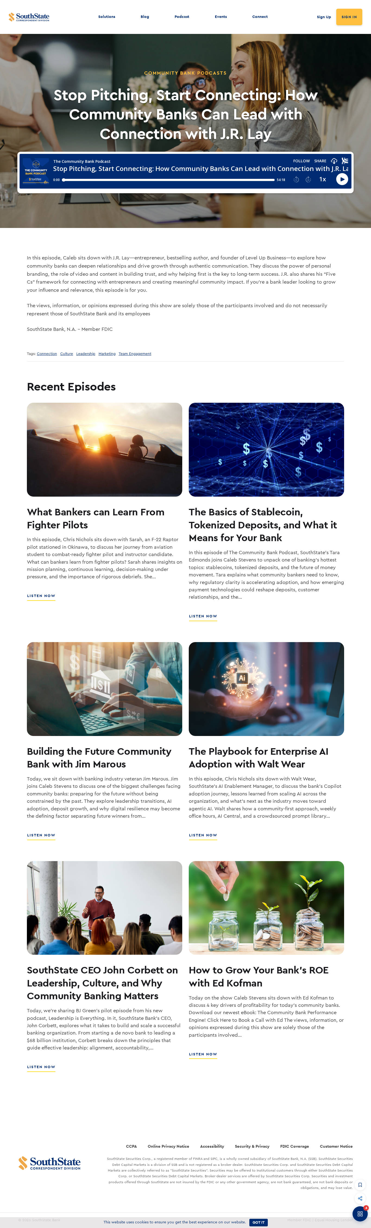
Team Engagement (135, 354)
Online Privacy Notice (168, 1146)
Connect (260, 16)
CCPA (131, 1146)
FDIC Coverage (294, 1146)
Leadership (85, 354)
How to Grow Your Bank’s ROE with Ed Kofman (259, 976)
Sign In (349, 17)
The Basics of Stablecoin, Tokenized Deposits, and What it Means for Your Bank (263, 524)
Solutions (106, 16)
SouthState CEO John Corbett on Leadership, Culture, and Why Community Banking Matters (102, 982)
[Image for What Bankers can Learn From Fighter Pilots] (104, 450)
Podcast (182, 16)
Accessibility (212, 1146)
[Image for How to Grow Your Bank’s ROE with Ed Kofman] (266, 908)
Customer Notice (336, 1146)
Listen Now (41, 598)
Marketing (107, 354)
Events (221, 16)
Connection (47, 354)
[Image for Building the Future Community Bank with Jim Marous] (104, 689)
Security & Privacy (252, 1146)
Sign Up (324, 16)
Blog (145, 16)
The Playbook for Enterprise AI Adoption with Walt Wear (258, 757)
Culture (66, 354)
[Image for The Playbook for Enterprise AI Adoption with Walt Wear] (266, 689)
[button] (360, 1185)
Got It (259, 1222)
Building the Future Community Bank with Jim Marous (99, 757)
